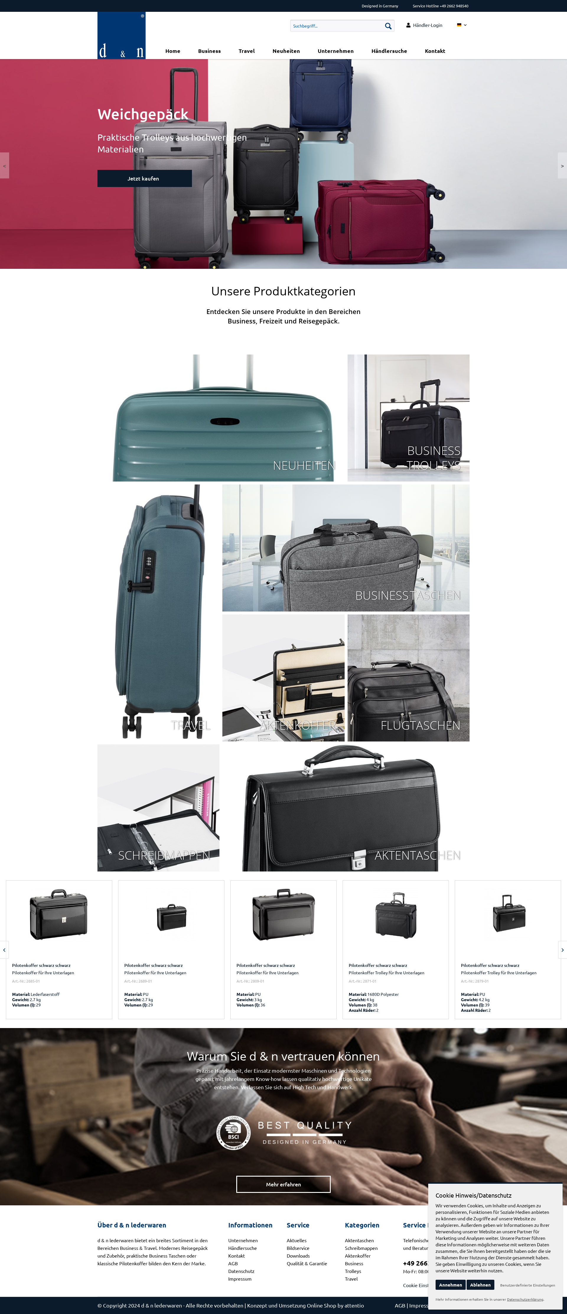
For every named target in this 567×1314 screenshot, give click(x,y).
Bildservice (298, 1248)
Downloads (298, 1255)
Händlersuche (242, 1248)
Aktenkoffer (358, 1255)
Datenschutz (241, 1271)
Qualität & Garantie (307, 1263)
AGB (233, 1263)
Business (354, 1263)
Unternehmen (243, 1240)
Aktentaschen (359, 1240)
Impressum (240, 1279)
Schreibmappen (361, 1248)
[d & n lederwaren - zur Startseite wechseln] (121, 19)
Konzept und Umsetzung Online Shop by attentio (305, 1305)
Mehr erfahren (283, 1184)
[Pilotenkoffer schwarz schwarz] (59, 922)
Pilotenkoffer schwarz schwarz (41, 965)
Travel (351, 1279)
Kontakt (236, 1255)
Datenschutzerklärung (525, 1299)
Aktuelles (297, 1240)
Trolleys (353, 1271)
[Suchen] (388, 26)
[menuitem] (424, 25)
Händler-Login (427, 25)
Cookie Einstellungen (425, 1285)
